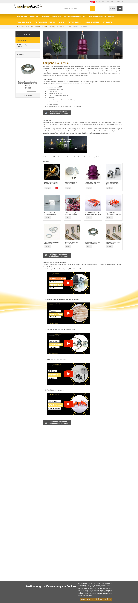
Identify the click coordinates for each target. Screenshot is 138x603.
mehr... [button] (48, 188)
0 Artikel (113, 8)
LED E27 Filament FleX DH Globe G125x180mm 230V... (51, 182)
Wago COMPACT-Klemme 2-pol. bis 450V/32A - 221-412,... (113, 213)
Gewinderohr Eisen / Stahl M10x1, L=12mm (71, 242)
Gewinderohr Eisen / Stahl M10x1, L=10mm (113, 242)
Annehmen (107, 599)
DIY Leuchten (108, 22)
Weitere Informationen (87, 599)
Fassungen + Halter (24, 22)
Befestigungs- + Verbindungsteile (102, 16)
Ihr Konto (110, 2)
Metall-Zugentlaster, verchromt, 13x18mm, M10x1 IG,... (112, 183)
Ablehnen (98, 599)
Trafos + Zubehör (75, 22)
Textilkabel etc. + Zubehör (45, 22)
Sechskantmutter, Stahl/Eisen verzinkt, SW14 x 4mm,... (92, 242)
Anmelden (119, 2)
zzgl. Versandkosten (31, 91)
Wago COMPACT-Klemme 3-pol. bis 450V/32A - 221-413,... (93, 213)
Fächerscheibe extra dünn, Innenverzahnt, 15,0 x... (52, 242)
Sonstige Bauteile (92, 22)
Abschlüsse (34, 16)
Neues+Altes (21, 16)
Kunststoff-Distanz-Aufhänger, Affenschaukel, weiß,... (52, 213)
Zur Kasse (101, 2)
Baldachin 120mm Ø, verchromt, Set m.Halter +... (71, 182)
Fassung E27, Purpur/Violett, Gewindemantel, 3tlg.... (92, 182)
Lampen (62, 22)
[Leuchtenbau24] (28, 6)
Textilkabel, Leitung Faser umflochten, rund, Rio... (71, 213)
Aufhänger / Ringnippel (51, 16)
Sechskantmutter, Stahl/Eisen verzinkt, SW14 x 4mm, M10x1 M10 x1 (28, 83)
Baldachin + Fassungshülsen (75, 16)
